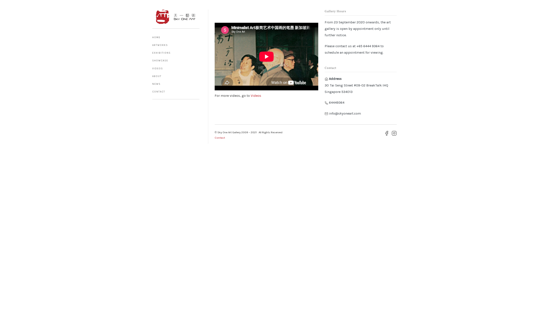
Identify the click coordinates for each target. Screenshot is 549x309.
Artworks (160, 45)
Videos (157, 68)
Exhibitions (161, 53)
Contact (158, 91)
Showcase (160, 60)
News (156, 84)
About (156, 76)
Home (156, 37)
